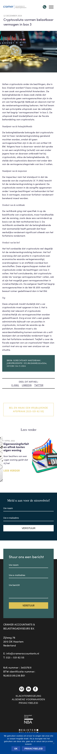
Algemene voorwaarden (28, 699)
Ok (16, 749)
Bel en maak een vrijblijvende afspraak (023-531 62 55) (28, 409)
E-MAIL (15, 385)
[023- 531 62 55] (44, 7)
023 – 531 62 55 (15, 657)
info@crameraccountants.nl (22, 653)
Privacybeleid (28, 703)
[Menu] (51, 6)
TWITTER (38, 385)
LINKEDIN (27, 385)
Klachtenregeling (28, 696)
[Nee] (53, 743)
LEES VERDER (11, 470)
